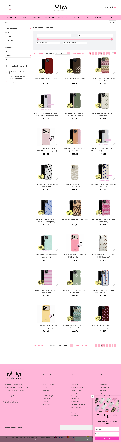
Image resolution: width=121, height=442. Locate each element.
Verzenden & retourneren (78, 404)
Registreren (103, 384)
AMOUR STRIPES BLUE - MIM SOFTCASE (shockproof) (103, 291)
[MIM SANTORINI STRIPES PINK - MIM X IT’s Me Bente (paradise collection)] (46, 101)
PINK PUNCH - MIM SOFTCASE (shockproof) (46, 291)
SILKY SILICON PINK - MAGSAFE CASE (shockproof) (74, 256)
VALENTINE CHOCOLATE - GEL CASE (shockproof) (103, 256)
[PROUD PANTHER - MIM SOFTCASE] (75, 208)
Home (6, 22)
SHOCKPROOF (49, 17)
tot (75, 36)
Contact (112, 17)
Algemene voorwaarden (78, 410)
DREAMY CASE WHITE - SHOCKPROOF (74, 185)
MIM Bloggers (75, 396)
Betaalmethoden (76, 407)
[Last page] (109, 53)
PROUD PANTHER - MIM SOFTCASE (75, 219)
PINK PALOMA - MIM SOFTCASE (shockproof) (103, 221)
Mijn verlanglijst (104, 393)
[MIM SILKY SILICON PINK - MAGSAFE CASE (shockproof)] (75, 243)
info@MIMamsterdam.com (16, 396)
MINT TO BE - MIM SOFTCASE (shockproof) (46, 256)
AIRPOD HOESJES (63, 17)
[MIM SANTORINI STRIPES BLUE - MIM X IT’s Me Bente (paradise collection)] (103, 137)
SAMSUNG (36, 17)
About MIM (74, 384)
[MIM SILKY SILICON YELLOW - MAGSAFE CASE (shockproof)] (46, 314)
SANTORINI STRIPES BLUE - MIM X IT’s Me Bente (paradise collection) (103, 150)
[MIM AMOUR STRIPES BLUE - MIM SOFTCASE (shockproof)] (103, 278)
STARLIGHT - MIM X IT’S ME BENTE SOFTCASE (103, 185)
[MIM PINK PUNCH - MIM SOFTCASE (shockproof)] (46, 278)
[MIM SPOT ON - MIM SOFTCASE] (75, 66)
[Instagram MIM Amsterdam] (10, 402)
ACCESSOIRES (99, 17)
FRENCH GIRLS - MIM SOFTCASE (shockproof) (46, 185)
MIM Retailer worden (77, 387)
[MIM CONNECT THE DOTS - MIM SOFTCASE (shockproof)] (46, 208)
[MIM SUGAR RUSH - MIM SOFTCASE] (46, 66)
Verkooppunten (75, 393)
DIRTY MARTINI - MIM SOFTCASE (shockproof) (103, 114)
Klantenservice (75, 401)
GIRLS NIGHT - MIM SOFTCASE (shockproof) (103, 327)
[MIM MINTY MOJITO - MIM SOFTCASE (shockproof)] (75, 314)
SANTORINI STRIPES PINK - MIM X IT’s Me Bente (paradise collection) (46, 114)
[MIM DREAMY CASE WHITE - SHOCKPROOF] (75, 172)
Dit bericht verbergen (83, 439)
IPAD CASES (76, 17)
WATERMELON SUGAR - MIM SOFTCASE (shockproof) (74, 114)
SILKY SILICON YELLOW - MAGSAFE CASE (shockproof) (46, 327)
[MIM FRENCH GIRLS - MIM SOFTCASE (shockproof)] (46, 172)
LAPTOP (86, 17)
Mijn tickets (103, 390)
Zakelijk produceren (77, 390)
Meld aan (107, 438)
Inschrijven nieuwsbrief (13, 428)
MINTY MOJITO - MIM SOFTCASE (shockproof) (74, 327)
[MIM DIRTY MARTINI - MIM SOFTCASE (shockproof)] (103, 101)
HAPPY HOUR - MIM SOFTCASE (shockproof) (103, 79)
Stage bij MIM (75, 398)
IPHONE (25, 17)
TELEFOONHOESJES (11, 17)
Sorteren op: (50, 53)
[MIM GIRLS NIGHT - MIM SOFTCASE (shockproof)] (103, 314)
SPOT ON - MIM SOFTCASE (75, 78)
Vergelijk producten (105, 396)
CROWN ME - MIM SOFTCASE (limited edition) (74, 150)
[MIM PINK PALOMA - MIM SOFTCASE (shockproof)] (103, 208)
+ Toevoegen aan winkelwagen (46, 88)
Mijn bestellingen (105, 387)
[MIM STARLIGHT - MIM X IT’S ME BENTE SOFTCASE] (103, 172)
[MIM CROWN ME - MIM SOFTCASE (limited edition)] (75, 137)
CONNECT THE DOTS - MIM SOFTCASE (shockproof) (46, 221)
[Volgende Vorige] (107, 53)
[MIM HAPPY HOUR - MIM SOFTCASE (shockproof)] (103, 66)
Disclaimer (74, 415)
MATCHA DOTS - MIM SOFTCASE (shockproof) (75, 291)
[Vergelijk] (10, 5)
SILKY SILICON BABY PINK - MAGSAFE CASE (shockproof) (46, 150)
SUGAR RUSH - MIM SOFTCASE (46, 78)
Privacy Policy (75, 413)
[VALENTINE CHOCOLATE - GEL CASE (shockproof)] (103, 243)
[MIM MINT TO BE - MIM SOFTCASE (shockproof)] (46, 243)
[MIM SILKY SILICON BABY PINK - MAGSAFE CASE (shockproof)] (46, 137)
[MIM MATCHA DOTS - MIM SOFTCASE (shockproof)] (75, 278)
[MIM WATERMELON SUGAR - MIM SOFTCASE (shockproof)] (75, 101)
